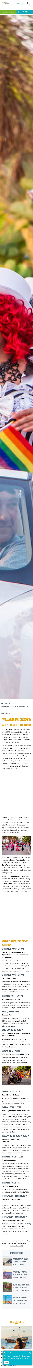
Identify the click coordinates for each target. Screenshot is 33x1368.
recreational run (11, 768)
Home (5, 703)
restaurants (6, 860)
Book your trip (20, 3)
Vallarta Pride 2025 (16, 1246)
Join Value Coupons (8, 12)
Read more (12, 1365)
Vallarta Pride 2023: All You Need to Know (14, 706)
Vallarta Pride (6, 746)
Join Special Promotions (25, 12)
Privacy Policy (23, 1358)
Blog (10, 703)
